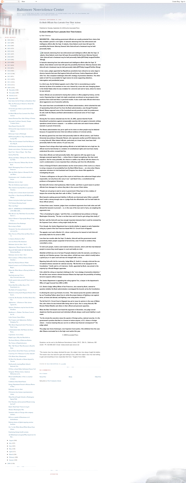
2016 (9, 68)
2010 (9, 85)
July (10, 443)
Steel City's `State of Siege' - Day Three (20, 152)
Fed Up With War (14, 155)
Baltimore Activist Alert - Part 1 (18, 255)
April (10, 452)
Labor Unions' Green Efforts (17, 317)
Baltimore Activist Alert (16, 182)
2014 (9, 74)
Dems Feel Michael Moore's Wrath (19, 263)
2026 (9, 40)
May (10, 449)
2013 (9, 76)
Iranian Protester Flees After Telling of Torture (22, 118)
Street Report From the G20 (17, 126)
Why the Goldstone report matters (18, 185)
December (12, 90)
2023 (9, 48)
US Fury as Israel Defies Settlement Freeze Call (22, 369)
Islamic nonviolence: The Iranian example (21, 149)
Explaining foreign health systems (18, 432)
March (11, 454)
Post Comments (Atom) (54, 381)
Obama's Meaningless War (16, 410)
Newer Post (43, 377)
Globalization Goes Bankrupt (17, 223)
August (11, 440)
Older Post (98, 377)
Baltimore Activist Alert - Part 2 (18, 244)
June (10, 446)
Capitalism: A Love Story (16, 335)
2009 (9, 88)
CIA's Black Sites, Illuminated (17, 356)
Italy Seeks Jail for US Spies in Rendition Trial (22, 101)
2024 (9, 46)
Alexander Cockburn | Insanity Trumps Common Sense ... (20, 122)
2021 (9, 54)
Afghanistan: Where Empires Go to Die (20, 247)
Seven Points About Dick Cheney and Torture (22, 351)
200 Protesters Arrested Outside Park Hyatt (21, 146)
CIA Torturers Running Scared (17, 203)
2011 (9, 82)
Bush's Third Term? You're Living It (19, 407)
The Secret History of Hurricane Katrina (20, 340)
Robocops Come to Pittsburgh (17, 134)
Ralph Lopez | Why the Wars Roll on (19, 337)
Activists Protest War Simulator (18, 242)
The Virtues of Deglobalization (18, 343)
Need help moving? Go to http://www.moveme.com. (17, 276)
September (12, 98)
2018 (9, 62)
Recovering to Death (15, 226)
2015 (9, 71)
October (11, 95)
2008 (9, 463)
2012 (9, 79)
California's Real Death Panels (17, 382)
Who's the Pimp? (13, 206)
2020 (9, 57)
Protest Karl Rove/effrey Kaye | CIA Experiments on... (19, 286)
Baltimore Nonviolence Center (40, 9)
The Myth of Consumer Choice (18, 290)
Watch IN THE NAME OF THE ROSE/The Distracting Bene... (21, 251)
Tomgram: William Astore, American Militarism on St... (19, 373)
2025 (9, 43)
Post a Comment (43, 373)
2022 (9, 51)
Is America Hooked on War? (17, 239)
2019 (9, 60)
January (11, 460)
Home (70, 377)
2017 (9, 65)
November (12, 93)
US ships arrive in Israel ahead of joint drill (21, 193)
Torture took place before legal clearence (20, 200)
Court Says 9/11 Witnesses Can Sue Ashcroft (22, 354)
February (12, 457)
